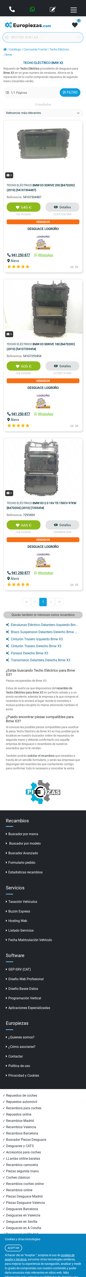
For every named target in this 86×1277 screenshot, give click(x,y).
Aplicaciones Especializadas (29, 1008)
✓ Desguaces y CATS (18, 1146)
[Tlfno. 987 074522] (12, 9)
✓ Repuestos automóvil (20, 1102)
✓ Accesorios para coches (22, 1152)
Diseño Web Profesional (26, 979)
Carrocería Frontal (35, 49)
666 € (26, 525)
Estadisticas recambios (25, 872)
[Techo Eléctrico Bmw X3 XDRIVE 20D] (43, 150)
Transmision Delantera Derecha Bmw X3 (40, 660)
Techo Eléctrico (59, 49)
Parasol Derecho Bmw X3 (29, 653)
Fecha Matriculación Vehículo (30, 940)
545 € (26, 207)
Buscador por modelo (24, 843)
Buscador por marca (23, 834)
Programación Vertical (24, 998)
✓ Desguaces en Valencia (21, 1215)
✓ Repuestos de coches (20, 1095)
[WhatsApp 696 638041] (33, 9)
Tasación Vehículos (22, 902)
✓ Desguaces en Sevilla (20, 1222)
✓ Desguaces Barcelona (20, 1209)
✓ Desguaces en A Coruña (22, 1228)
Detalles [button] (65, 207)
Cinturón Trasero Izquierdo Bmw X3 (37, 639)
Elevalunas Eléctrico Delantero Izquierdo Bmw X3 (45, 625)
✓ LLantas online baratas (21, 1159)
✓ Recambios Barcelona (20, 1133)
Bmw (8, 55)
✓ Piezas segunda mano (21, 1171)
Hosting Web (17, 921)
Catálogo (15, 49)
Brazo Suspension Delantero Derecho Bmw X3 (45, 632)
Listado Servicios (21, 930)
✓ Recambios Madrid (18, 1121)
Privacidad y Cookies (23, 1076)
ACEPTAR (13, 1247)
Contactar (15, 1056)
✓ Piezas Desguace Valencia (24, 1203)
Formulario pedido (21, 863)
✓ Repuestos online (17, 1114)
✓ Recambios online (17, 1190)
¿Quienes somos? (21, 1037)
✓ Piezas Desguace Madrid (23, 1196)
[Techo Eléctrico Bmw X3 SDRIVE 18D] (43, 309)
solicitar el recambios (40, 755)
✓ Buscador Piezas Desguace (24, 1140)
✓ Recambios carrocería (20, 1165)
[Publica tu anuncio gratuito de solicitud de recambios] (53, 9)
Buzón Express (19, 911)
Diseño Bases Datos (23, 989)
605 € (26, 366)
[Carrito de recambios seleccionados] (75, 25)
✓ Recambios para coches (22, 1108)
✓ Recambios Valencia (19, 1127)
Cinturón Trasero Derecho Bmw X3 (36, 646)
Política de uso (19, 1066)
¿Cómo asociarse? (21, 1047)
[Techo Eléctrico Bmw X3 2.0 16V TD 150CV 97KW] (43, 468)
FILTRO (72, 92)
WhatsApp (45, 255)
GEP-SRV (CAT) (19, 969)
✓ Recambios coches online (23, 1184)
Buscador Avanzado (23, 853)
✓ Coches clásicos (16, 1177)
